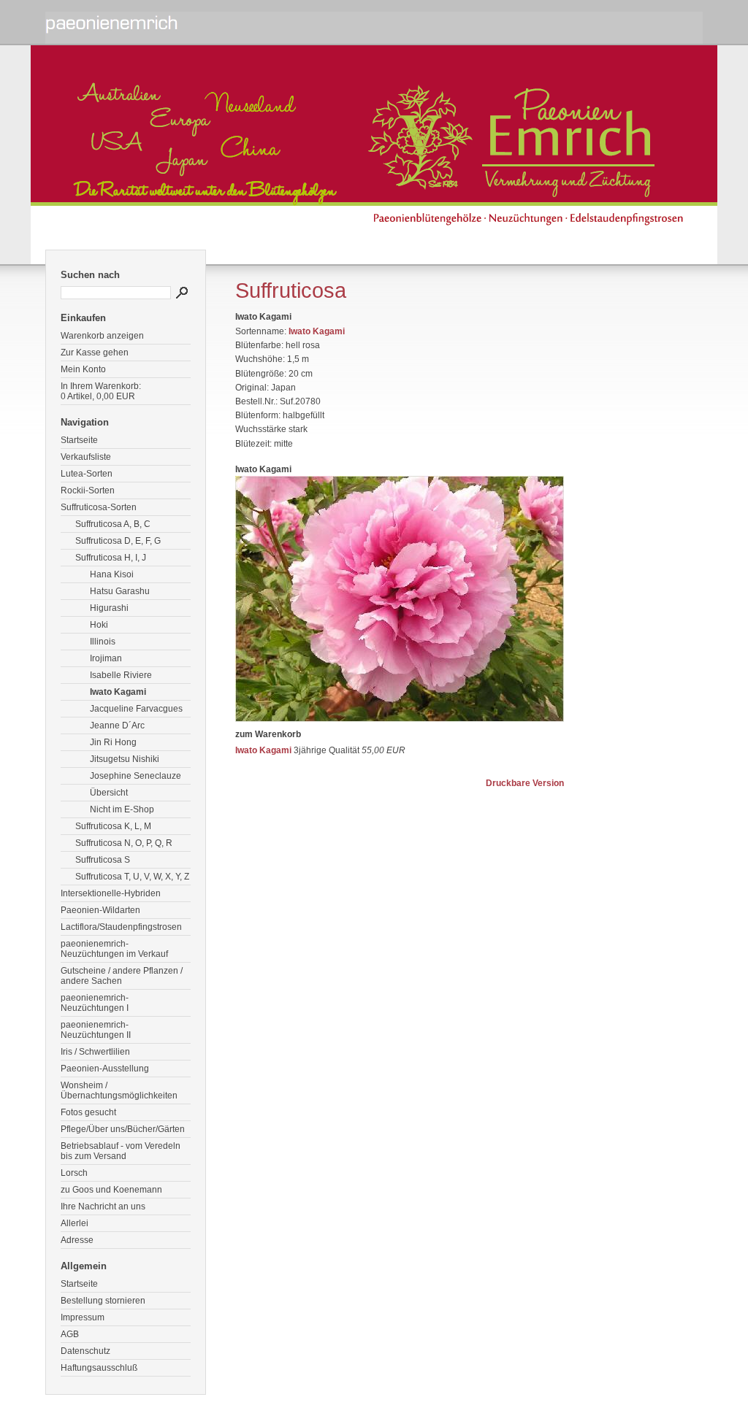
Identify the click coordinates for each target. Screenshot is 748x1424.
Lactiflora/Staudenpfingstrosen (121, 927)
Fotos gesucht (88, 1112)
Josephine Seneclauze (135, 776)
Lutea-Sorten (86, 474)
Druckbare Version (525, 783)
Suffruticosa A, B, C (112, 524)
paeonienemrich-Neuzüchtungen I (95, 1003)
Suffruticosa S (102, 860)
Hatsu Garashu (120, 591)
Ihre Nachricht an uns (103, 1206)
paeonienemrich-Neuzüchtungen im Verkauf (114, 949)
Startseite (79, 440)
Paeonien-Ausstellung (105, 1068)
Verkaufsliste (86, 457)
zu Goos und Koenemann (111, 1190)
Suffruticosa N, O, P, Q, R (123, 843)
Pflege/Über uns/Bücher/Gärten (123, 1129)
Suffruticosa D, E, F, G (118, 541)
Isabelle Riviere (121, 675)
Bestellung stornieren (103, 1301)
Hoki (99, 625)
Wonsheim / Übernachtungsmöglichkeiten (119, 1090)
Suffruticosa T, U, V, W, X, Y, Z (132, 876)
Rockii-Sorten (88, 490)
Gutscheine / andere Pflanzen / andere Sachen (122, 976)
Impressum (82, 1317)
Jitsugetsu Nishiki (124, 759)
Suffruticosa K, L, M (113, 826)
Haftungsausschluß (99, 1368)
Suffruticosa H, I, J (110, 558)
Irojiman (106, 658)
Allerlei (74, 1223)
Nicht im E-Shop (122, 809)
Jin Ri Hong (113, 742)
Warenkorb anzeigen (102, 336)
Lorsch (74, 1173)
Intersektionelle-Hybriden (111, 893)
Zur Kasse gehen (95, 352)
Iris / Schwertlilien (95, 1052)
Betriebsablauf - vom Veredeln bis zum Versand (120, 1151)
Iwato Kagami (118, 692)
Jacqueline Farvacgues (136, 709)
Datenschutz (85, 1351)
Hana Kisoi (112, 574)
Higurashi (109, 608)
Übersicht (109, 793)
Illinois (102, 641)
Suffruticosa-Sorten (99, 507)
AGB (70, 1334)
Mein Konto (83, 369)
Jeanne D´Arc (117, 725)
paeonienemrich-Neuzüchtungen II (96, 1030)
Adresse (77, 1240)
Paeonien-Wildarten (100, 910)
